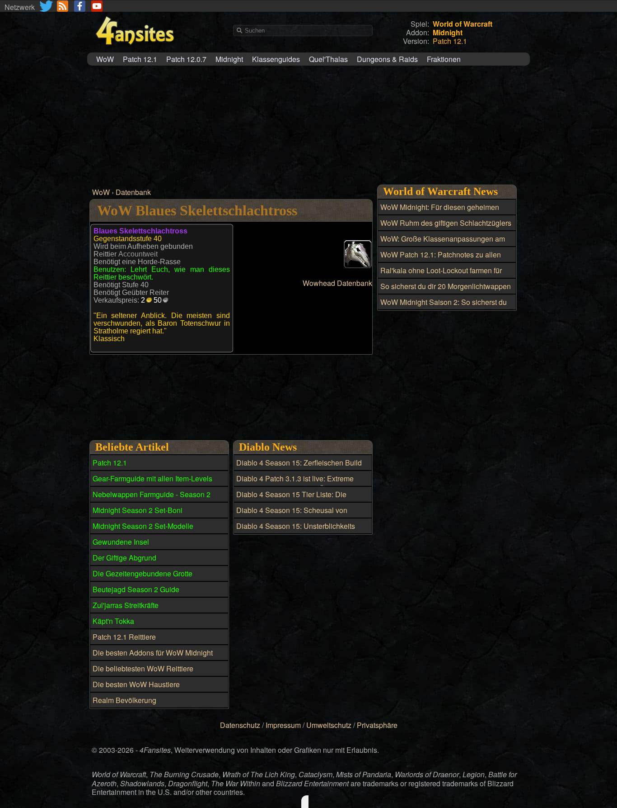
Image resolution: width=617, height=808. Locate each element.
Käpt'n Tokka (113, 621)
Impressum (283, 725)
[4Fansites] (134, 50)
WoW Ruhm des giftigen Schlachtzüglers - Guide (445, 228)
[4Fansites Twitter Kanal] (46, 6)
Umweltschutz (328, 725)
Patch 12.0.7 (186, 59)
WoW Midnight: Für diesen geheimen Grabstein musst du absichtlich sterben (442, 212)
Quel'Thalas (328, 59)
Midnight (229, 59)
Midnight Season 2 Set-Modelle (143, 526)
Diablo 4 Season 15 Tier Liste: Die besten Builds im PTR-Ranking (291, 499)
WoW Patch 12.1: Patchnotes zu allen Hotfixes (440, 259)
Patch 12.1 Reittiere (124, 637)
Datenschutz (240, 725)
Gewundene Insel (121, 542)
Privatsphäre (377, 725)
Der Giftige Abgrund (124, 557)
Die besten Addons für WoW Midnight (153, 652)
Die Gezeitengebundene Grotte (142, 573)
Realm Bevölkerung (124, 700)
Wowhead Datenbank (337, 283)
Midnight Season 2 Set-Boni (137, 510)
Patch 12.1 (140, 59)
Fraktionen (444, 59)
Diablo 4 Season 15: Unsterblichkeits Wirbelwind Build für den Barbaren (295, 531)
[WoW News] (62, 6)
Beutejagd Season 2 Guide (136, 589)
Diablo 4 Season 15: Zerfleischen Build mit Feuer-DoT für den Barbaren (299, 467)
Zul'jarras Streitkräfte (126, 605)
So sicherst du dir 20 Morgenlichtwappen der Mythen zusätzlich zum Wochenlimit (445, 291)
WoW (105, 59)
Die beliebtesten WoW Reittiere (143, 668)
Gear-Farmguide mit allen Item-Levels (152, 478)
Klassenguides (276, 59)
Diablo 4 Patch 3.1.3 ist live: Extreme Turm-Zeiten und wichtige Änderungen (297, 483)
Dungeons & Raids (387, 59)
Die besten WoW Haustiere (136, 684)
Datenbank (133, 192)
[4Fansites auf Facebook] (79, 6)
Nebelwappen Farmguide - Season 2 (151, 494)
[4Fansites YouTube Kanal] (97, 6)
